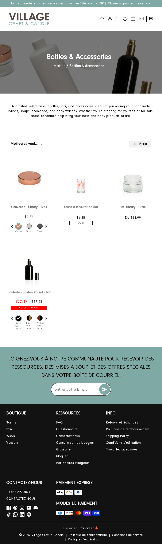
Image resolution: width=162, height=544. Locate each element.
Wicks (10, 436)
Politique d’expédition (83, 539)
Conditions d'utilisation (123, 443)
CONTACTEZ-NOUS (21, 499)
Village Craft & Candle (48, 535)
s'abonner (104, 389)
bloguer (62, 456)
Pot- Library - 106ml (132, 207)
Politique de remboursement (128, 429)
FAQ (59, 422)
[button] (102, 19)
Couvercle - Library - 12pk (29, 207)
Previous (12, 226)
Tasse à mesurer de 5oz (81, 207)
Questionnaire (67, 429)
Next (46, 226)
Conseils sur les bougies (75, 443)
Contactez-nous (68, 436)
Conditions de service (127, 535)
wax (9, 429)
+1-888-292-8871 (18, 492)
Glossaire (63, 449)
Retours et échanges (122, 422)
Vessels (12, 443)
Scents (11, 422)
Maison (59, 66)
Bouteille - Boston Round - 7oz (29, 292)
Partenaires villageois (72, 463)
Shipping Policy (117, 436)
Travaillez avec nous (122, 449)
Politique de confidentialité (88, 535)
